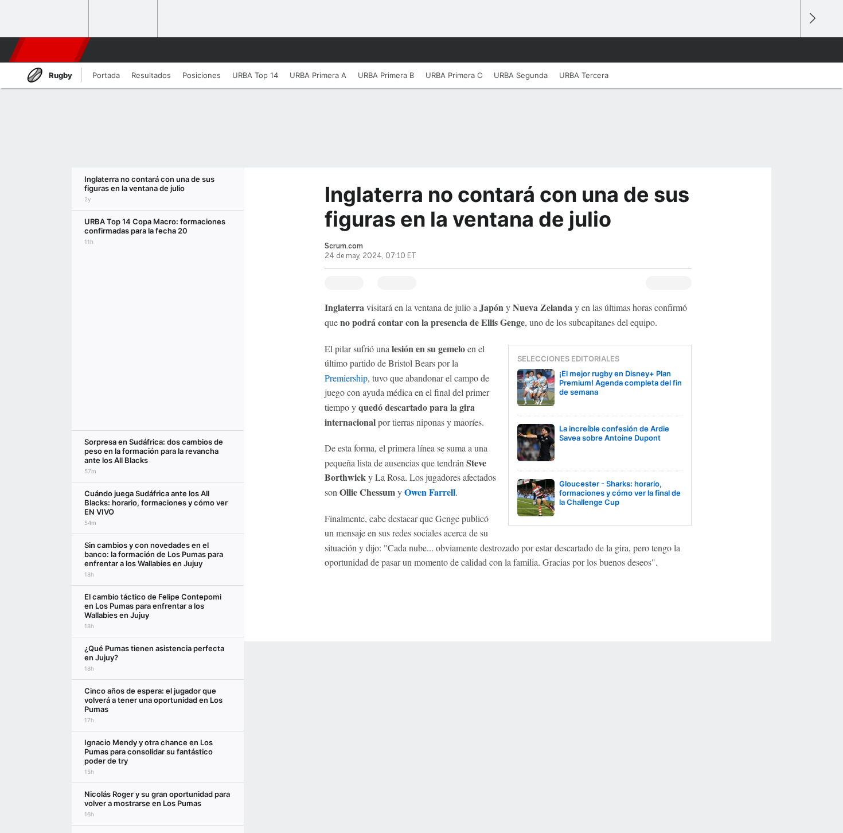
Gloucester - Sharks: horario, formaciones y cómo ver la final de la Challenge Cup (620, 493)
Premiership (346, 378)
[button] (786, 50)
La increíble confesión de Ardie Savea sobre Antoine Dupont (614, 433)
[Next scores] (811, 18)
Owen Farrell (429, 492)
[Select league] (55, 19)
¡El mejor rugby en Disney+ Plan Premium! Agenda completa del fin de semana (620, 382)
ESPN (48, 50)
